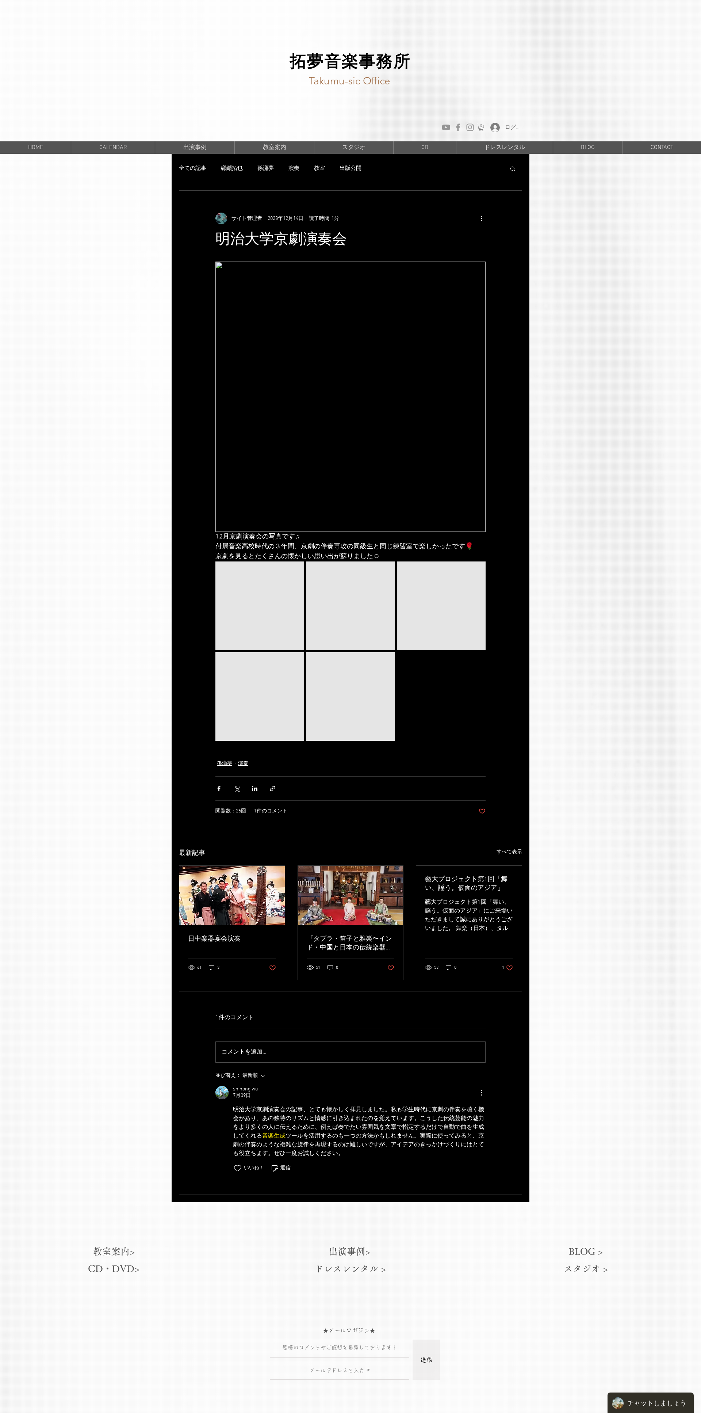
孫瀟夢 (265, 168)
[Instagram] (470, 127)
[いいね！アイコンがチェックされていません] (237, 1168)
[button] (481, 127)
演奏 (293, 168)
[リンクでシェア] (272, 788)
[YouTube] (446, 127)
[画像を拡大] (259, 605)
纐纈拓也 (232, 168)
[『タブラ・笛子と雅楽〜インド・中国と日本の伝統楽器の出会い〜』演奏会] (350, 895)
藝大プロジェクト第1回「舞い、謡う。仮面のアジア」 (466, 884)
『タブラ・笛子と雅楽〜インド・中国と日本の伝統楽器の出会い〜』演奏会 (349, 943)
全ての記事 (192, 168)
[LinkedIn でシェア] (254, 788)
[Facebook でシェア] (218, 788)
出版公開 (350, 168)
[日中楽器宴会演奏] (232, 895)
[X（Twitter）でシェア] (236, 788)
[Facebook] (458, 127)
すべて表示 (509, 852)
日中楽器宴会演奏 (214, 939)
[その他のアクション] (481, 218)
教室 (319, 168)
